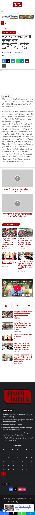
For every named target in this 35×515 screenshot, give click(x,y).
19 (13, 465)
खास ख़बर (10, 28)
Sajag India (7, 52)
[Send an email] (10, 52)
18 (8, 465)
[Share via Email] (27, 61)
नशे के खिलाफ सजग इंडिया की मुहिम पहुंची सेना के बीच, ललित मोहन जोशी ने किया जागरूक (25, 242)
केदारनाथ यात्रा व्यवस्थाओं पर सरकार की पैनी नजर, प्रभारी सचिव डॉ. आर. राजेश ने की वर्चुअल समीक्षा (23, 358)
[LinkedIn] (13, 61)
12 (13, 461)
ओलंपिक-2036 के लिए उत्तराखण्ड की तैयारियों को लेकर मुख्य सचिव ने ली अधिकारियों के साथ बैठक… (25, 265)
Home (5, 28)
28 (22, 469)
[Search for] (33, 10)
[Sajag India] (17, 4)
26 (13, 469)
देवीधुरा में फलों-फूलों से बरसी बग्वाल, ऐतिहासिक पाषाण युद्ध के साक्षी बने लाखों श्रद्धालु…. (9, 242)
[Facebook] (4, 61)
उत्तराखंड (12, 32)
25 (8, 469)
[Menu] (2, 10)
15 (26, 461)
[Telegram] (22, 61)
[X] (8, 61)
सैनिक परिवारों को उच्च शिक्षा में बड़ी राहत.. (9, 263)
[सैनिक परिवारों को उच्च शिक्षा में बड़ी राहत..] (9, 256)
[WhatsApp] (18, 61)
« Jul (2, 478)
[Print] (4, 66)
